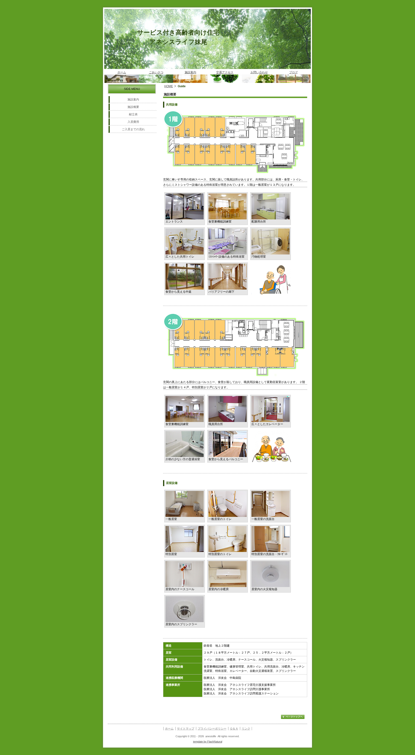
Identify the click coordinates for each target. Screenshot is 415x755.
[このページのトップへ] (293, 718)
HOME (168, 86)
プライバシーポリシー (212, 728)
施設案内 (133, 99)
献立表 (133, 114)
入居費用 (133, 122)
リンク (246, 728)
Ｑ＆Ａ (234, 728)
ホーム (169, 728)
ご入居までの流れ (133, 129)
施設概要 (133, 107)
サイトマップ (185, 728)
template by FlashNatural (207, 741)
